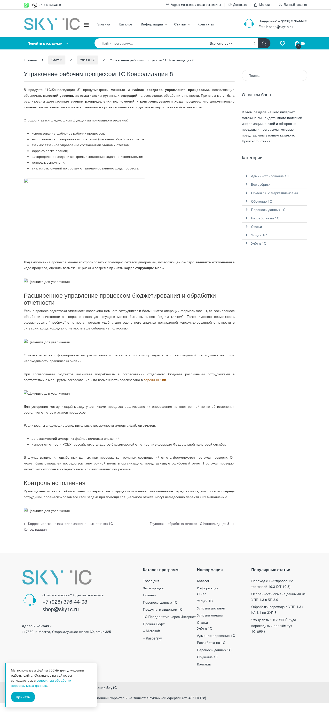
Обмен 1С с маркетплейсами (274, 192)
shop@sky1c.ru (281, 26)
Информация (152, 24)
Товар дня (151, 580)
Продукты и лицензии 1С (162, 609)
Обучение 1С (261, 201)
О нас (201, 593)
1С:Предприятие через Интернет (169, 616)
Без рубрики (260, 184)
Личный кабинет (295, 4)
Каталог (125, 24)
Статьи (180, 24)
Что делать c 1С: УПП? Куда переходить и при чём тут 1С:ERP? (273, 625)
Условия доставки (211, 608)
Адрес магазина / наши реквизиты (196, 4)
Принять (23, 696)
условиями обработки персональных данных (41, 683)
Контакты (205, 24)
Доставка (240, 4)
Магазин (265, 4)
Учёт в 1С (87, 59)
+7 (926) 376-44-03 (64, 601)
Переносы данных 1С (268, 209)
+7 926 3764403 (49, 4)
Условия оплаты (210, 615)
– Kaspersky (152, 638)
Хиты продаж (153, 587)
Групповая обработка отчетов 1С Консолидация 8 (192, 523)
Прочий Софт (154, 623)
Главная (103, 24)
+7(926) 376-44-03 (292, 20)
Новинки (149, 594)
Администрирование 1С (270, 175)
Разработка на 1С (265, 218)
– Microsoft (151, 630)
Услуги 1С (259, 234)
